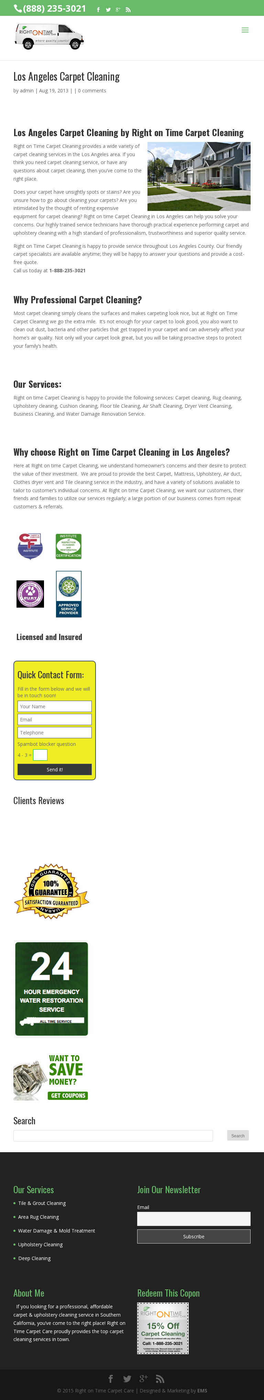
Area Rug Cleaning (38, 1217)
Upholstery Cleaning (40, 1244)
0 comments (92, 90)
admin (27, 90)
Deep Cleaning (34, 1258)
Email (143, 1207)
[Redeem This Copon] (163, 1352)
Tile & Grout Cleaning (42, 1203)
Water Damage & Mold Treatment (56, 1230)
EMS (202, 1390)
